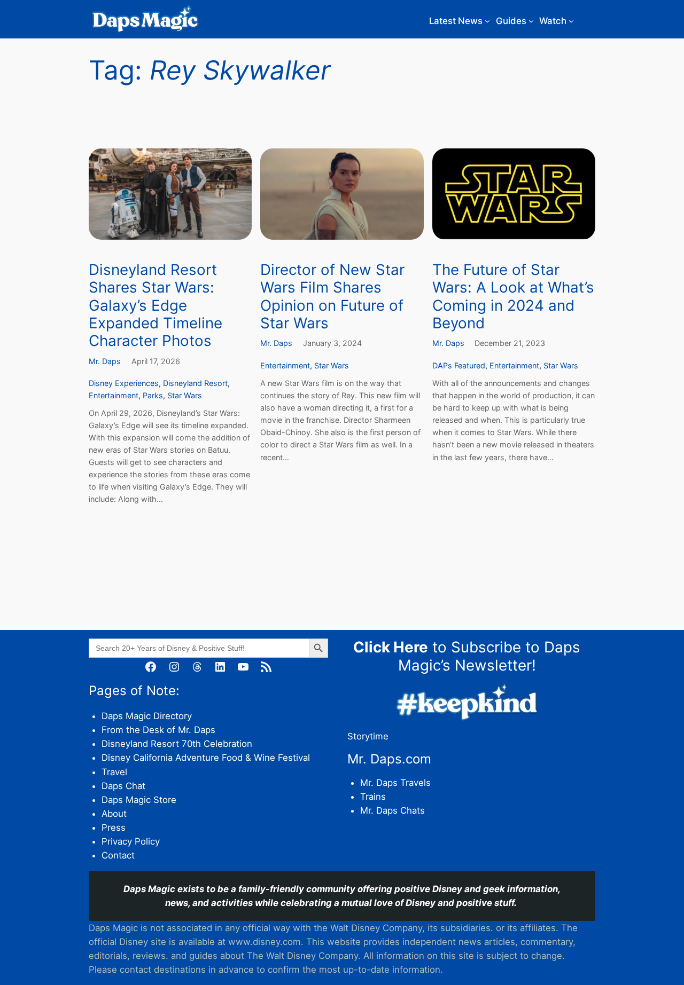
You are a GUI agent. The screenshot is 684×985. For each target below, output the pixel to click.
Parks (153, 395)
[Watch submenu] (571, 20)
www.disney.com (264, 941)
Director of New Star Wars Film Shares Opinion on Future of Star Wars (332, 296)
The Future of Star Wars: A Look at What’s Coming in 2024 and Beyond (513, 296)
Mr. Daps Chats (392, 810)
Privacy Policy (131, 841)
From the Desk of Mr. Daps (158, 729)
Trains (373, 796)
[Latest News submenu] (487, 20)
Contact (118, 855)
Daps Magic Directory (147, 716)
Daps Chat (123, 786)
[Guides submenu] (531, 20)
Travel (114, 772)
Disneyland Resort (195, 383)
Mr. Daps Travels (395, 782)
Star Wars (184, 395)
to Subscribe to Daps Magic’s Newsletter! (466, 656)
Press (114, 827)
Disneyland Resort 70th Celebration (177, 743)
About (114, 813)
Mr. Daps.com (389, 759)
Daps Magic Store (139, 799)
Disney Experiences (124, 383)
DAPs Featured (458, 365)
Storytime (367, 736)
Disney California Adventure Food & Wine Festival (206, 757)
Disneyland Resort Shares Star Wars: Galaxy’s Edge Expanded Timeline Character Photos (155, 305)
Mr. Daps (105, 361)
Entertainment (113, 395)
